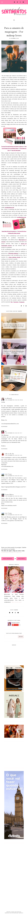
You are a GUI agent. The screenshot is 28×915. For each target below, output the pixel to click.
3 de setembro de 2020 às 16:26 (14, 475)
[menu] (2, 2)
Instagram (21, 302)
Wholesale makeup (13, 253)
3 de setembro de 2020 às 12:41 (13, 455)
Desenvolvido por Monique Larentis (14, 912)
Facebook (16, 302)
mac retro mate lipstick (16, 150)
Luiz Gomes (8, 474)
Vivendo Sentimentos (15, 911)
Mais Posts (21, 558)
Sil (5, 431)
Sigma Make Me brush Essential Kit (9, 231)
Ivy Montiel (8, 398)
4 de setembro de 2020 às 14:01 (13, 514)
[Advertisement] (14, 754)
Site (12, 302)
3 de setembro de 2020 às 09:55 (14, 400)
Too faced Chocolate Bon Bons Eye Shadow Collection (12, 146)
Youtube (9, 552)
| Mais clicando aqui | (16, 602)
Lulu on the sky (9, 453)
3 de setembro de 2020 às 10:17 (13, 433)
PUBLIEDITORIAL (5, 305)
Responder (4, 426)
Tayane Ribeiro (9, 494)
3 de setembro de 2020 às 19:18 (13, 496)
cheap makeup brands (14, 257)
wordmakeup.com (9, 207)
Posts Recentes (7, 558)
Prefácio (3, 446)
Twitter (20, 552)
